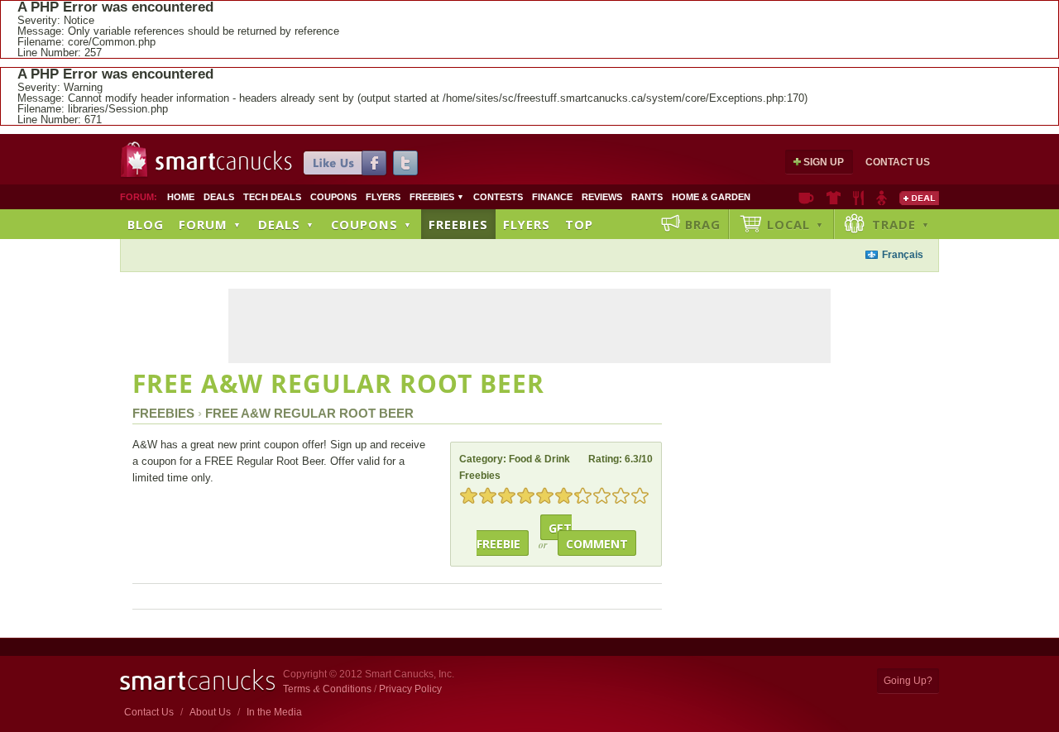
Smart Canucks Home (197, 680)
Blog (145, 224)
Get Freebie (525, 536)
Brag (703, 224)
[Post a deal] (919, 197)
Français (902, 255)
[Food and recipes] (858, 197)
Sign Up (823, 162)
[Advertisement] (437, 257)
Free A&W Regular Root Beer (338, 383)
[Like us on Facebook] (345, 163)
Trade (901, 224)
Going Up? (908, 681)
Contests (498, 197)
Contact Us (897, 162)
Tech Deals (272, 197)
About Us (210, 712)
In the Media (274, 712)
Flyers (383, 197)
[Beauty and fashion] (834, 197)
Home (180, 197)
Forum (210, 224)
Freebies (437, 197)
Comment (597, 544)
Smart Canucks (224, 161)
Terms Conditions (327, 689)
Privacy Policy (410, 689)
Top (579, 224)
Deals (219, 197)
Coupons (333, 197)
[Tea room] (806, 197)
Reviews (602, 197)
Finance (552, 197)
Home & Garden (711, 197)
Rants (647, 197)
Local (795, 224)
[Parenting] (881, 197)
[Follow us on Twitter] (405, 163)
